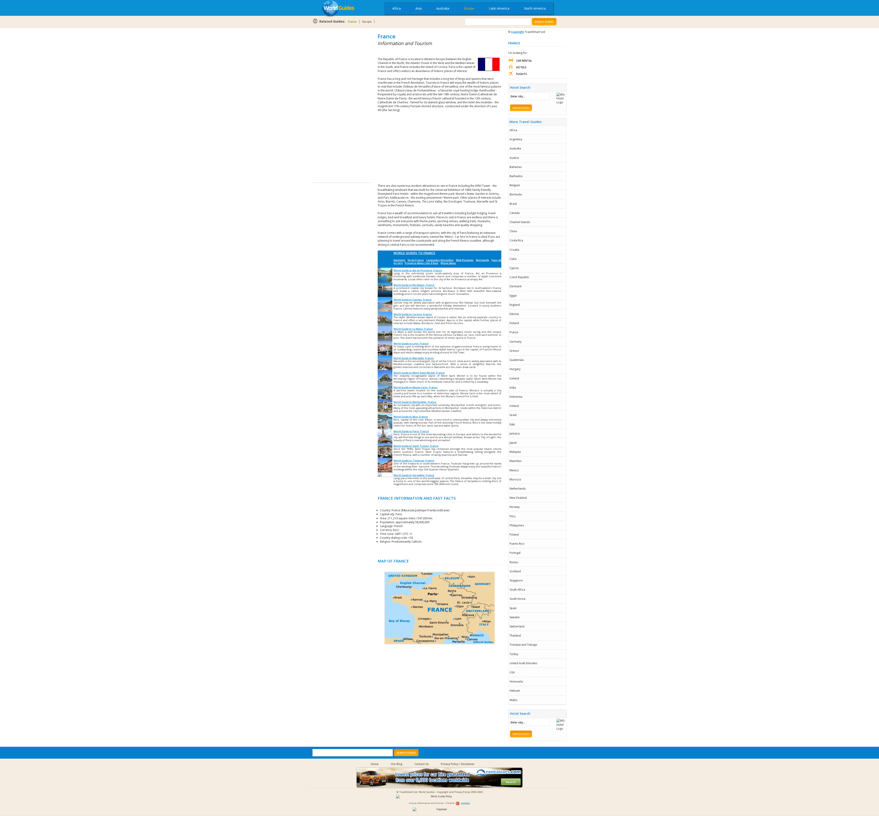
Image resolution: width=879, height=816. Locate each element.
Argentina (516, 139)
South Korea (517, 599)
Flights (521, 74)
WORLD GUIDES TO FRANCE (414, 253)
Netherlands (518, 489)
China (513, 231)
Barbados (516, 176)
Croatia (514, 250)
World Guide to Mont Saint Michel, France (419, 372)
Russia (514, 562)
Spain (513, 608)
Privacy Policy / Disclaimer (458, 764)
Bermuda (516, 194)
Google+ (465, 803)
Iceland (514, 378)
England (515, 305)
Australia (442, 8)
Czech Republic (519, 277)
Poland (514, 534)
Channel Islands (520, 222)
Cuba (513, 259)
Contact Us (422, 764)
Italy (512, 424)
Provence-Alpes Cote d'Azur (422, 263)
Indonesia (516, 397)
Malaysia (515, 452)
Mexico (514, 470)
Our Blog (396, 764)
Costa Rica (516, 240)
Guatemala (517, 360)
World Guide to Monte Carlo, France (415, 387)
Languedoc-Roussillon (440, 260)
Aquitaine (399, 260)
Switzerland (517, 626)
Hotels (521, 67)
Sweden (515, 617)
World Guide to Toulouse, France (413, 460)
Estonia (514, 314)
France (352, 22)
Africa (396, 8)
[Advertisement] (330, 101)
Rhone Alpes (448, 263)
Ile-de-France (416, 260)
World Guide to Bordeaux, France (413, 285)
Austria (514, 158)
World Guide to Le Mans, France (413, 329)
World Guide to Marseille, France (413, 358)
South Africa (517, 590)
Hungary (515, 369)
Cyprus (514, 268)
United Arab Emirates (523, 663)
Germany (515, 342)
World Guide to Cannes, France (412, 299)
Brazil (513, 204)
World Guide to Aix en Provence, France (417, 270)
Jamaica (515, 433)
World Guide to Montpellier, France (414, 402)
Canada (515, 213)
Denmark (515, 286)
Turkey (514, 654)
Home (375, 764)
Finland (514, 323)
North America (535, 8)
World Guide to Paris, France (411, 431)
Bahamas (516, 167)
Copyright (517, 32)
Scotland (515, 571)
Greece (514, 351)
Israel (513, 415)
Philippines (517, 525)
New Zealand (518, 498)
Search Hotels (521, 107)
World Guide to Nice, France (410, 416)
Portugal (515, 553)
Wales (513, 700)
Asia (418, 8)
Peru (512, 516)
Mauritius (515, 461)
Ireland (514, 406)
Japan (513, 443)
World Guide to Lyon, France (410, 343)
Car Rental (524, 61)
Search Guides (544, 21)
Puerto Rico (517, 544)
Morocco (515, 479)
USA (512, 672)
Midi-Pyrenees (464, 260)
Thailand (515, 635)
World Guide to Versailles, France (413, 475)
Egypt (513, 296)
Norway (515, 507)
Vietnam (515, 691)
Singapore (516, 580)
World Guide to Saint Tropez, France (415, 446)
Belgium (515, 185)
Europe (469, 8)
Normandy (482, 260)
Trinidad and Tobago (523, 645)
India (513, 387)
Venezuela (516, 681)
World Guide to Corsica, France (412, 314)
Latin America (499, 8)
